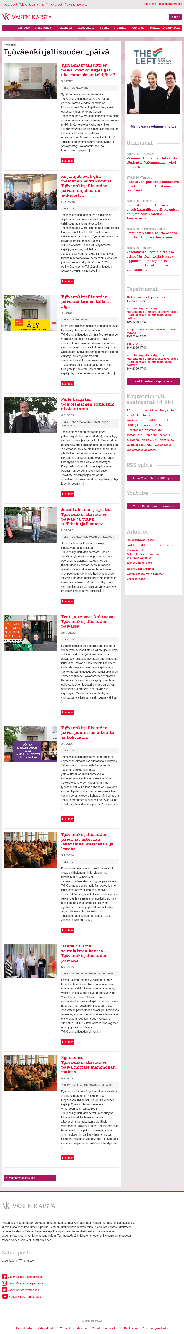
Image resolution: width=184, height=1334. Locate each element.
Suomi (104, 27)
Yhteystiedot (54, 4)
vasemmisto (163, 445)
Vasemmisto (86, 27)
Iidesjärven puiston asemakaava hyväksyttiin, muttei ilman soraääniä (152, 186)
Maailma (120, 27)
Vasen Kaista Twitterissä (23, 1290)
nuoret (147, 425)
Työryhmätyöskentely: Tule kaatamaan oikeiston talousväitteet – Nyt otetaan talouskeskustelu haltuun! (152, 313)
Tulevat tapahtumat (31, 4)
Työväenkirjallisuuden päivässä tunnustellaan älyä (86, 302)
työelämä (133, 439)
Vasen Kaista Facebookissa (25, 1276)
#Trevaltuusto (136, 410)
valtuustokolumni (139, 445)
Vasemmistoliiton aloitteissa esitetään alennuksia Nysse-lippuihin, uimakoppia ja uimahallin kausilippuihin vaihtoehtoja (150, 260)
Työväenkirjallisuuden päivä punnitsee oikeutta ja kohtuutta (87, 733)
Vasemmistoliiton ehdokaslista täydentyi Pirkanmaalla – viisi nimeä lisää (151, 163)
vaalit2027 (150, 439)
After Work (134, 344)
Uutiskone (150, 4)
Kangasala (166, 410)
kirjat (130, 415)
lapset (164, 420)
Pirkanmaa (64, 27)
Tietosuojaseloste (76, 4)
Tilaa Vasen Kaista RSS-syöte (153, 478)
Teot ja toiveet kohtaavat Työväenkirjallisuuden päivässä (88, 622)
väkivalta (167, 439)
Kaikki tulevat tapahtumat (153, 381)
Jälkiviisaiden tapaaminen (145, 297)
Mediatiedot (9, 4)
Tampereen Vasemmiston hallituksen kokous (152, 331)
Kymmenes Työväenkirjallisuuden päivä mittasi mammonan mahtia (88, 1064)
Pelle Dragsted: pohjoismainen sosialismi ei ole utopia (88, 404)
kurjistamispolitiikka (141, 420)
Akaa (153, 410)
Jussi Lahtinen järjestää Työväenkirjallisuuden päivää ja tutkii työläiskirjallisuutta (86, 516)
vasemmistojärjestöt (141, 450)
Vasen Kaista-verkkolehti (144, 574)
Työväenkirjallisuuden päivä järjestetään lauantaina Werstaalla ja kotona (87, 841)
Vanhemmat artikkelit (22, 1178)
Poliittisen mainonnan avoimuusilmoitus (142, 556)
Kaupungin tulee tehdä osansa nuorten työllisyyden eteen (151, 235)
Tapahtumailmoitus (170, 4)
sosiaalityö (134, 435)
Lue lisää (67, 161)
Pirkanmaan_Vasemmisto (144, 430)
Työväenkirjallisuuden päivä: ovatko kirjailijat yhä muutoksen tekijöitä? (88, 70)
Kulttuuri (138, 27)
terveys (165, 435)
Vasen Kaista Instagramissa (25, 1283)
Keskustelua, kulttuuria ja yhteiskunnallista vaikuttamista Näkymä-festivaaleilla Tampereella (152, 211)
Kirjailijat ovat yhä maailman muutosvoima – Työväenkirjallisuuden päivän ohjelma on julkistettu (88, 186)
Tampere (24, 27)
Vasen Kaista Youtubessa (24, 1296)
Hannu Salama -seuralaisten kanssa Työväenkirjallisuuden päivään (84, 953)
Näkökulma (43, 27)
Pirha (158, 425)
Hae (177, 17)
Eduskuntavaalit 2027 (165, 27)
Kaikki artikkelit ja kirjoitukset (149, 545)
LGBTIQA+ (133, 425)
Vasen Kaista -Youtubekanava (153, 506)
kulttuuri (143, 415)
